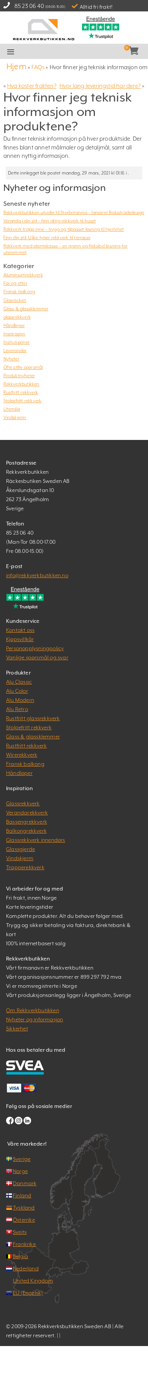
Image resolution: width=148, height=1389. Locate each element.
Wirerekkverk (21, 755)
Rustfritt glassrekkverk (33, 718)
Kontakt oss (20, 630)
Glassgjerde (20, 849)
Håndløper (14, 325)
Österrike (24, 1220)
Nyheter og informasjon (34, 1019)
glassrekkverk (17, 317)
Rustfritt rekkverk (20, 392)
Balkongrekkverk (26, 831)
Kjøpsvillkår (20, 639)
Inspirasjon (14, 334)
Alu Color (17, 691)
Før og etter (15, 283)
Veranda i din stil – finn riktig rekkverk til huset (49, 221)
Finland (22, 1195)
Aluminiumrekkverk (23, 275)
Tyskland (24, 1208)
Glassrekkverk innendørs (35, 840)
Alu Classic (19, 682)
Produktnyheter (19, 375)
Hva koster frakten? (32, 86)
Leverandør (15, 350)
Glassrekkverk (23, 803)
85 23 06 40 (29, 6)
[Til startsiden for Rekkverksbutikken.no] (43, 28)
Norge (20, 1171)
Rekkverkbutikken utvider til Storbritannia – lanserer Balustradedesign (74, 212)
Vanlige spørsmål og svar (37, 657)
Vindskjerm (14, 417)
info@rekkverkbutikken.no (37, 575)
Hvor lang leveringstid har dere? (100, 86)
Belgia (20, 1256)
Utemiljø (11, 409)
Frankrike (24, 1244)
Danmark (24, 1183)
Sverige (21, 1159)
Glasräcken (15, 300)
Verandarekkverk (27, 813)
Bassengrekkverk (26, 822)
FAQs (37, 67)
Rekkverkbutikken (21, 384)
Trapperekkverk (25, 867)
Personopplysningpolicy (35, 648)
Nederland (26, 1268)
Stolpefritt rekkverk (22, 400)
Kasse (84, 51)
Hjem (16, 66)
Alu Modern (20, 700)
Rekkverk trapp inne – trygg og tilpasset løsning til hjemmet (63, 229)
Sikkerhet (17, 1028)
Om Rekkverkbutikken (32, 1010)
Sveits (20, 1232)
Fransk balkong (19, 291)
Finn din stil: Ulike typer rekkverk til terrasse (47, 237)
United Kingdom (33, 1281)
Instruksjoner (16, 342)
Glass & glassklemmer (26, 308)
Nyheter (11, 359)
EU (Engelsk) (28, 1293)
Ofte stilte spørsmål (23, 367)
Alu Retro (17, 709)
